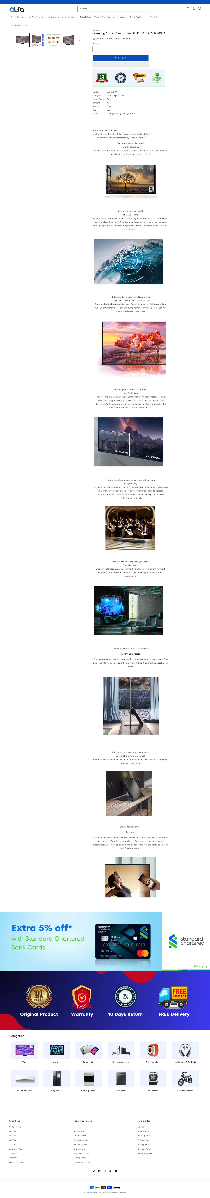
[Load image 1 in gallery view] (22, 40)
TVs (17, 25)
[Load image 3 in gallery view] (53, 40)
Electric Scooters (185, 1091)
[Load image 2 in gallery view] (38, 40)
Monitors (13, 1158)
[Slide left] (12, 40)
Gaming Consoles (120, 1062)
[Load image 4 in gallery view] (69, 40)
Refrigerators (56, 1091)
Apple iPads (88, 1062)
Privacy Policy (144, 1144)
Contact (141, 1127)
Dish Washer (120, 1091)
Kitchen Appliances (82, 1162)
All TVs (12, 1153)
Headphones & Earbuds (185, 1062)
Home (13, 25)
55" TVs (12, 1136)
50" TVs (12, 1131)
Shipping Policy (144, 1149)
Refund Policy (143, 1140)
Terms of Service (145, 1153)
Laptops (56, 1062)
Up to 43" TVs (15, 1127)
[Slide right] (79, 40)
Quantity (95, 44)
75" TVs (12, 1144)
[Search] (147, 8)
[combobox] (114, 9)
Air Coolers (153, 1091)
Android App (143, 1131)
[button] (120, 65)
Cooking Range (88, 1091)
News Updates (144, 1136)
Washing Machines (81, 1153)
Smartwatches (152, 1062)
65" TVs (12, 1140)
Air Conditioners (24, 1091)
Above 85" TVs (15, 1149)
